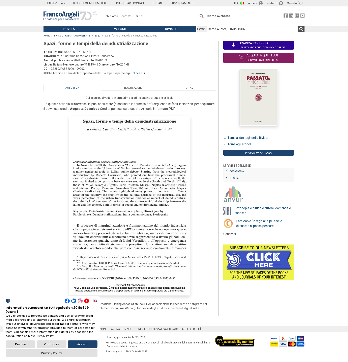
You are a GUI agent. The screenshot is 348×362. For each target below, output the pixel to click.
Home (47, 35)
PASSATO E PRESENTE (77, 35)
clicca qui (139, 73)
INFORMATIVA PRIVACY (164, 329)
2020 (97, 35)
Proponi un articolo (258, 152)
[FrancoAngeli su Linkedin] (291, 16)
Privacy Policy (51, 353)
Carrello (292, 3)
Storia (234, 178)
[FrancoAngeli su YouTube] (302, 16)
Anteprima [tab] (72, 87)
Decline (20, 344)
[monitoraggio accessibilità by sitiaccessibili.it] (235, 338)
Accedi (252, 3)
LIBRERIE (140, 329)
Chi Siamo (112, 16)
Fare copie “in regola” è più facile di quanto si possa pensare (259, 223)
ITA (236, 3)
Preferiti (272, 3)
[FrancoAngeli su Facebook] (286, 16)
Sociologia (237, 171)
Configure (51, 344)
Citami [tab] (190, 87)
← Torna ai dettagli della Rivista (245, 138)
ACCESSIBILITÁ (191, 329)
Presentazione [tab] (132, 87)
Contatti (126, 16)
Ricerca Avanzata (217, 16)
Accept (82, 344)
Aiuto (139, 16)
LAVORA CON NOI (120, 329)
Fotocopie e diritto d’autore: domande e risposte (263, 210)
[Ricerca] (301, 29)
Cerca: (201, 29)
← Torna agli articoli (237, 144)
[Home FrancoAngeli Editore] (70, 16)
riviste (57, 35)
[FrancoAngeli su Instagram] (297, 16)
